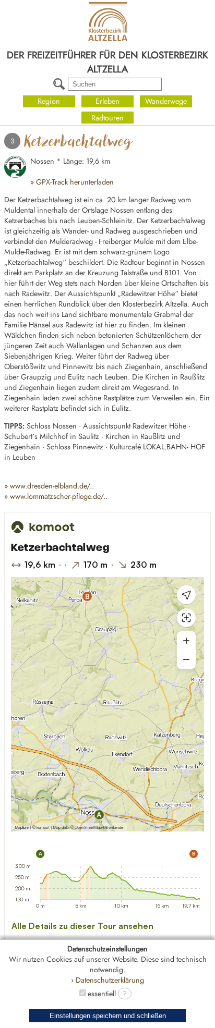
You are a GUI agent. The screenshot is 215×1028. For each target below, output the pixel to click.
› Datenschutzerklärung (107, 980)
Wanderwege (166, 101)
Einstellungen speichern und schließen (108, 1016)
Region (49, 101)
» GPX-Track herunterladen (72, 182)
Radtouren (107, 118)
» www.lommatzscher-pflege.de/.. (56, 496)
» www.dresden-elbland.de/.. (49, 486)
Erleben (107, 101)
